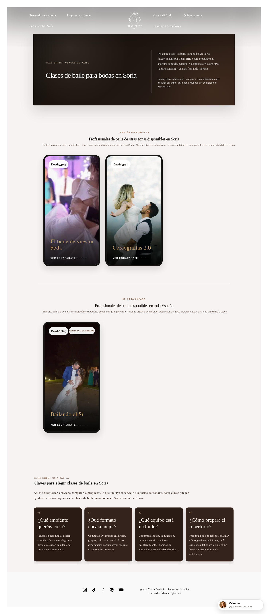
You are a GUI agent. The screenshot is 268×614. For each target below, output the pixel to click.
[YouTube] (121, 590)
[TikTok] (94, 590)
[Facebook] (103, 590)
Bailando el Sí (67, 414)
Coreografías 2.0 (132, 247)
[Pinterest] (112, 590)
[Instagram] (84, 590)
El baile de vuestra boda (72, 244)
